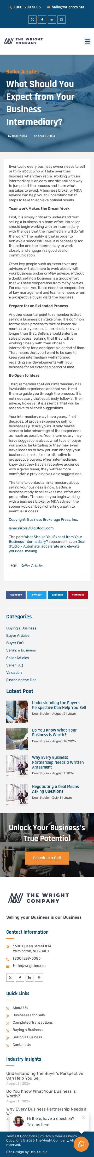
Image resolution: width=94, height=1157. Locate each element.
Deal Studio (38, 1152)
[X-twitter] (32, 19)
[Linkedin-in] (52, 19)
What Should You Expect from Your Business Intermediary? (45, 539)
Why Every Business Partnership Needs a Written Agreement (58, 762)
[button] (87, 41)
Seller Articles (22, 72)
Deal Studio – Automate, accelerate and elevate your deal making (47, 546)
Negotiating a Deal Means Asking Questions (55, 789)
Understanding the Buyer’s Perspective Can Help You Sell (59, 705)
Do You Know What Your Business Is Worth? (54, 732)
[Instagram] (61, 19)
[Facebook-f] (42, 19)
